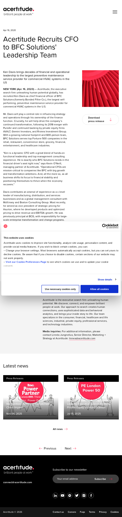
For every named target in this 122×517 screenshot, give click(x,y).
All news (58, 429)
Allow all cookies (99, 289)
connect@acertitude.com (17, 482)
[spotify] (69, 495)
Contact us (58, 512)
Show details (105, 279)
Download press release (96, 119)
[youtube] (62, 495)
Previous (50, 448)
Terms (92, 512)
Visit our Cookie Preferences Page (26, 261)
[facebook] (91, 495)
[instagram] (84, 495)
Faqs (82, 512)
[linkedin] (55, 495)
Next (68, 448)
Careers (72, 512)
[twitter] (77, 495)
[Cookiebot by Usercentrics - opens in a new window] (104, 226)
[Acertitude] (18, 11)
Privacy (103, 512)
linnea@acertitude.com (82, 338)
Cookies (115, 512)
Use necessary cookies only (60, 289)
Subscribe (100, 479)
